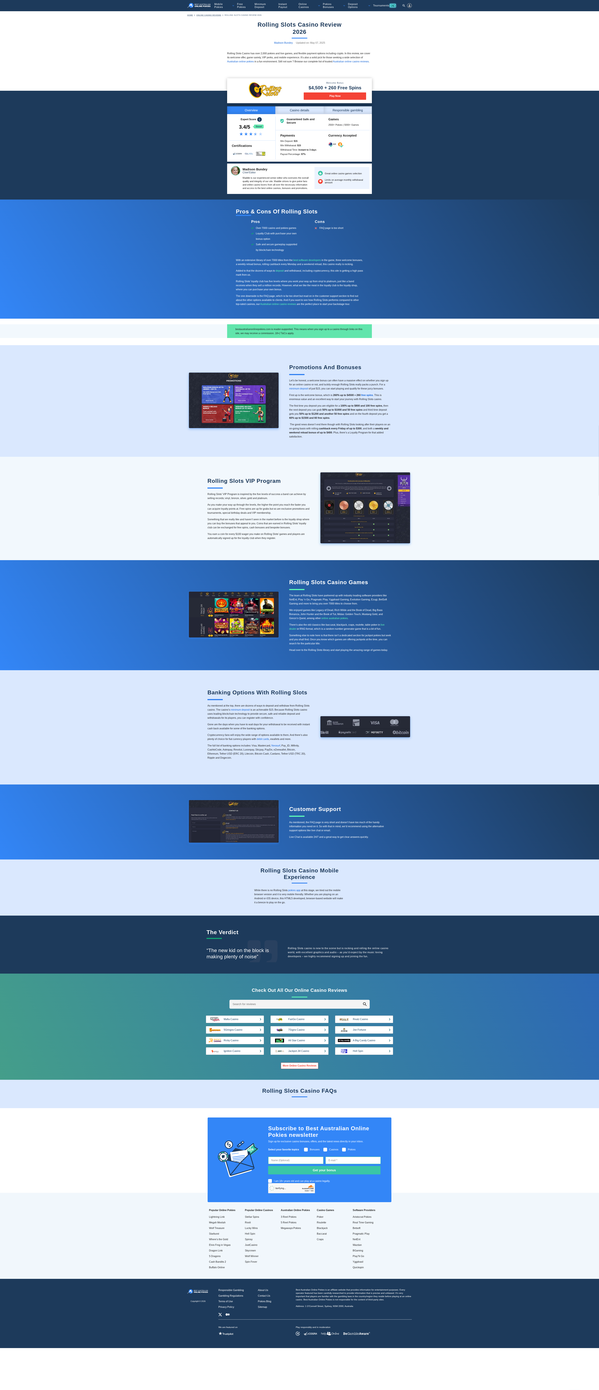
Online (304, 5)
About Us (263, 1290)
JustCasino (251, 1245)
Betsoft (356, 1228)
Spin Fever (251, 1261)
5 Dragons (215, 1256)
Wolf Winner (251, 1256)
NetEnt (356, 1239)
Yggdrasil (358, 1261)
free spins (367, 395)
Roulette (321, 1222)
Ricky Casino (231, 1040)
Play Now (335, 96)
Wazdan (357, 1245)
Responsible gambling (348, 110)
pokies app (294, 890)
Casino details (299, 110)
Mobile (218, 5)
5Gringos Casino (233, 1029)
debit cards (263, 739)
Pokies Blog (264, 1301)
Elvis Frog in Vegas (220, 1245)
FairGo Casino (296, 1019)
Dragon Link (216, 1250)
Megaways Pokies (291, 1228)
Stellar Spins (252, 1217)
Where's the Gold (218, 1239)
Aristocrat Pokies (362, 1217)
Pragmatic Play (361, 1233)
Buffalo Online (217, 1267)
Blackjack (322, 1228)
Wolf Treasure (216, 1228)
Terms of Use (225, 1301)
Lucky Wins (251, 1228)
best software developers (307, 260)
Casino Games (325, 1210)
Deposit (353, 5)
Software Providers (364, 1210)
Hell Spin (358, 1051)
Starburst (214, 1233)
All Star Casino (296, 1040)
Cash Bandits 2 (217, 1261)
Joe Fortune (359, 1029)
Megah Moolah (217, 1222)
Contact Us (264, 1295)
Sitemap (262, 1307)
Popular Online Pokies (222, 1210)
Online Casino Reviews (208, 15)
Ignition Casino (232, 1051)
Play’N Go (358, 1256)
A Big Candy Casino (364, 1040)
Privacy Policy (226, 1307)
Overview (251, 110)
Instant (282, 5)
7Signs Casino (296, 1029)
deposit (280, 270)
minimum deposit (298, 388)
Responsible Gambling (231, 1290)
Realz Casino (360, 1019)
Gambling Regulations (230, 1295)
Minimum (260, 5)
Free (241, 5)
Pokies (328, 5)
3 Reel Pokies (288, 1217)
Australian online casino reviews (351, 61)
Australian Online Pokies (295, 1210)
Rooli (248, 1222)
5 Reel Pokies (288, 1222)
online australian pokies (334, 618)
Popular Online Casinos (259, 1210)
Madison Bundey (283, 42)
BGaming (358, 1250)
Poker (320, 1217)
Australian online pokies (240, 61)
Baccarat (322, 1233)
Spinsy (249, 1239)
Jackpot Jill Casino (298, 1051)
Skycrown (250, 1250)
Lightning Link (217, 1217)
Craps (320, 1239)
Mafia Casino (231, 1019)
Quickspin (358, 1267)
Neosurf (275, 745)
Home (190, 15)
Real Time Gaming (363, 1222)
